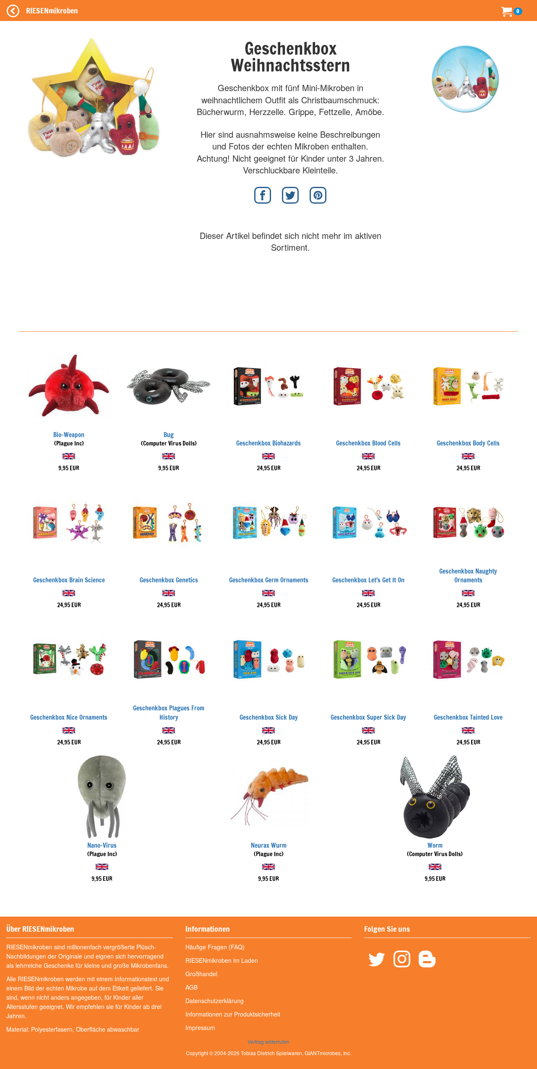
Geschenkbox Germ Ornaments (268, 580)
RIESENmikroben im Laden (221, 960)
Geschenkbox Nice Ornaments (68, 717)
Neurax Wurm (269, 845)
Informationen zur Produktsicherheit (232, 1014)
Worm (435, 845)
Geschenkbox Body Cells (468, 443)
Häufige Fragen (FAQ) (215, 947)
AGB (191, 987)
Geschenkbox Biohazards (268, 443)
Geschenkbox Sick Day (269, 717)
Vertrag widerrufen (268, 1041)
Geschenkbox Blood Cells (368, 443)
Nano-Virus (102, 845)
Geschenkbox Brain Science (69, 580)
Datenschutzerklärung (214, 1000)
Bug (169, 434)
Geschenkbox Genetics (169, 580)
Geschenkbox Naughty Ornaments (468, 575)
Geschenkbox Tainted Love (468, 717)
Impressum (200, 1027)
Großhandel (201, 973)
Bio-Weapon (68, 434)
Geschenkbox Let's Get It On (368, 580)
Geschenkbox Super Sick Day (368, 717)
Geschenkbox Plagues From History (168, 712)
